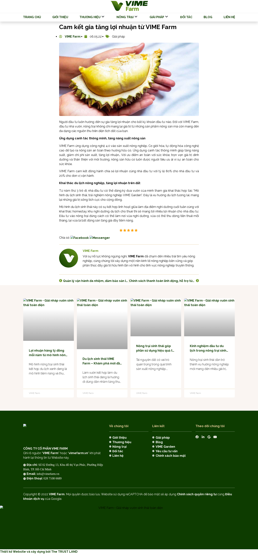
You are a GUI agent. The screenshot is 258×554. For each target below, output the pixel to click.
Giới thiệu (60, 17)
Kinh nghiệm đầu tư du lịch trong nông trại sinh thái (208, 348)
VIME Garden (165, 446)
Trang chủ (32, 17)
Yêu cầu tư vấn (166, 451)
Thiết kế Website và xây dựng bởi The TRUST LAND (39, 551)
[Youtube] (215, 436)
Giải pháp (157, 17)
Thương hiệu (90, 17)
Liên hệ (229, 17)
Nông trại (125, 17)
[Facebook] (197, 436)
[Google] (209, 436)
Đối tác (186, 17)
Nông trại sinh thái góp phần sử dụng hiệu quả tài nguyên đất (155, 348)
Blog (208, 17)
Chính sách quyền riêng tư (197, 494)
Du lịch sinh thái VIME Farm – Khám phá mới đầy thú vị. (102, 361)
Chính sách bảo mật (170, 456)
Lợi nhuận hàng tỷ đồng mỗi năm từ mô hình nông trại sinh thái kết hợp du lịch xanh (48, 353)
